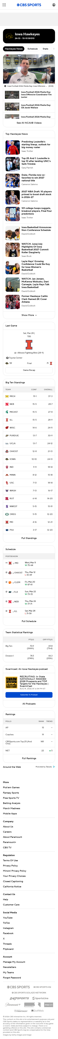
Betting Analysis (11, 803)
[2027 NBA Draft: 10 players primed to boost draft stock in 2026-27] (13, 197)
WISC (12, 427)
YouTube (7, 914)
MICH (12, 396)
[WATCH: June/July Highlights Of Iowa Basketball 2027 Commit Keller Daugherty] (13, 250)
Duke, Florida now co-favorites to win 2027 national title (33, 177)
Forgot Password (12, 974)
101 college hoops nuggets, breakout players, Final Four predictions (37, 211)
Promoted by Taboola (44, 767)
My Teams (8, 969)
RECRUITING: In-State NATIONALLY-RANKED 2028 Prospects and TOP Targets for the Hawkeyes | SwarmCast (34, 681)
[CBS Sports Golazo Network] (29, 989)
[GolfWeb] (37, 1008)
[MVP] (48, 1000)
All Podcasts (29, 703)
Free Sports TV (11, 798)
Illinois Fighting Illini (27, 353)
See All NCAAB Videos (29, 122)
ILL (11, 420)
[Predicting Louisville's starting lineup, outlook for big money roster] (13, 147)
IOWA (13, 459)
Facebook (8, 930)
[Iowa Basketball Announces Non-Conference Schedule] (13, 233)
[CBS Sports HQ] (42, 983)
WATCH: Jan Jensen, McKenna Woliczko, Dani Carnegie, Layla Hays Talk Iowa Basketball (35, 283)
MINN (12, 475)
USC (12, 483)
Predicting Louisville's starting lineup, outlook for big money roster (36, 144)
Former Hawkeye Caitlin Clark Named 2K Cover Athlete (35, 299)
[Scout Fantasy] (21, 1007)
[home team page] (29, 344)
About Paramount (12, 837)
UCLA (12, 443)
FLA (16, 592)
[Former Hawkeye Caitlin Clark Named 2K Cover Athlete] (13, 302)
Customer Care (11, 901)
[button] (4, 5)
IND (12, 467)
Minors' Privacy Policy (14, 870)
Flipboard (8, 946)
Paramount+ (9, 842)
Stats (45, 48)
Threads (7, 941)
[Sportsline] (40, 994)
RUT (12, 498)
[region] (29, 69)
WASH (13, 490)
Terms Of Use (10, 860)
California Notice (12, 883)
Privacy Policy (10, 865)
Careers (7, 831)
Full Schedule (29, 621)
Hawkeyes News (13, 48)
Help (5, 896)
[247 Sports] (19, 994)
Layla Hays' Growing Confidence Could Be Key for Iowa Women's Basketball (36, 265)
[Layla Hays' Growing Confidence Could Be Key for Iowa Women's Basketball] (13, 267)
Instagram (8, 925)
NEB (12, 404)
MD (11, 522)
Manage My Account (14, 959)
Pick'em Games (11, 787)
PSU (12, 530)
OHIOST (14, 451)
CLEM (17, 582)
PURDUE (14, 435)
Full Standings (29, 538)
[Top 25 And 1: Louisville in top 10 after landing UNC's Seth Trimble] (13, 164)
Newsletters (9, 964)
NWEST (13, 506)
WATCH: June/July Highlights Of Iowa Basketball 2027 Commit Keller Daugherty (35, 248)
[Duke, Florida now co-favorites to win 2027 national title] (13, 181)
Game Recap (29, 370)
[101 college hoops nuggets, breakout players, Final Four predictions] (13, 214)
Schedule (33, 48)
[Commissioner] (32, 1000)
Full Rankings (29, 758)
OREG (13, 514)
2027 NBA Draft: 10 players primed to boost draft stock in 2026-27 (37, 194)
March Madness (11, 808)
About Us (8, 826)
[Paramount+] (13, 1001)
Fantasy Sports (11, 792)
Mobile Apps (10, 813)
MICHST (14, 412)
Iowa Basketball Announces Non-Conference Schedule (36, 229)
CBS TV (7, 847)
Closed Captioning (13, 878)
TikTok (6, 920)
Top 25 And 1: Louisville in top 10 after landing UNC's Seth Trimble (36, 161)
